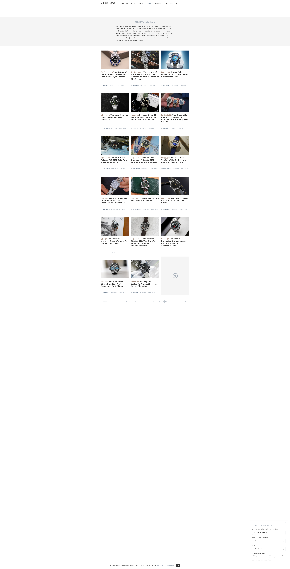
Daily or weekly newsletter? (260, 537)
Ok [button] (178, 565)
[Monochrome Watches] (108, 3)
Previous (104, 302)
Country (254, 545)
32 (159, 302)
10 (153, 302)
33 (163, 302)
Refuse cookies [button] (170, 565)
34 (166, 302)
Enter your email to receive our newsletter (265, 529)
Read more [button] (159, 565)
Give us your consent (258, 553)
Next (186, 302)
